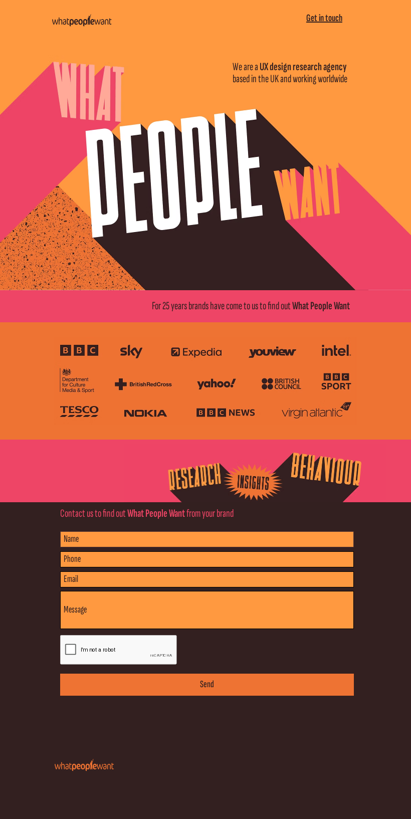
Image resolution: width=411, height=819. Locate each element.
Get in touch (324, 18)
